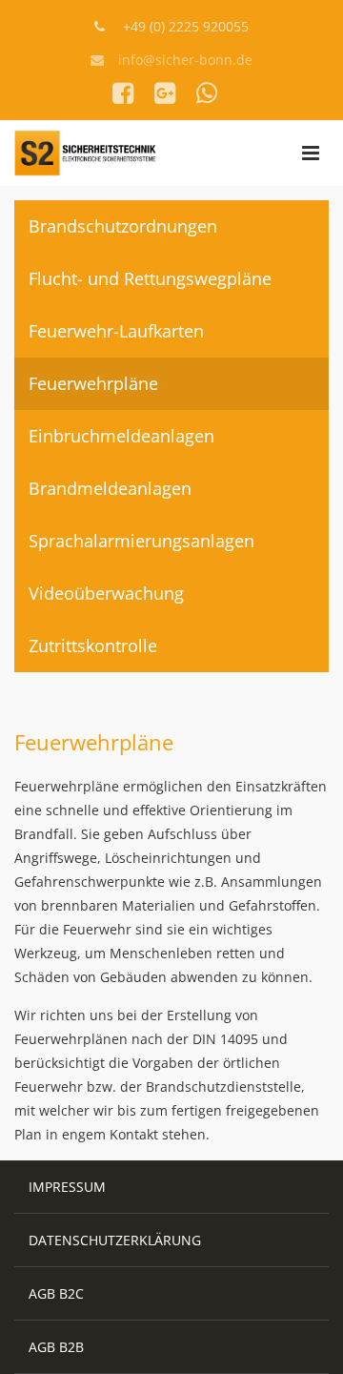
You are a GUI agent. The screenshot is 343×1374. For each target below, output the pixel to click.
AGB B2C (56, 1293)
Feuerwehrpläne (93, 383)
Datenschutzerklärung (115, 1240)
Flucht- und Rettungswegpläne (150, 278)
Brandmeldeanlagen (110, 488)
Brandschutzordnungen (123, 226)
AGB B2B (56, 1347)
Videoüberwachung (106, 593)
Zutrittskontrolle (93, 645)
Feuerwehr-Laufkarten (116, 330)
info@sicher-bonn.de (185, 60)
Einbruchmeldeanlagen (121, 435)
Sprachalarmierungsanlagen (141, 540)
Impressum (67, 1187)
